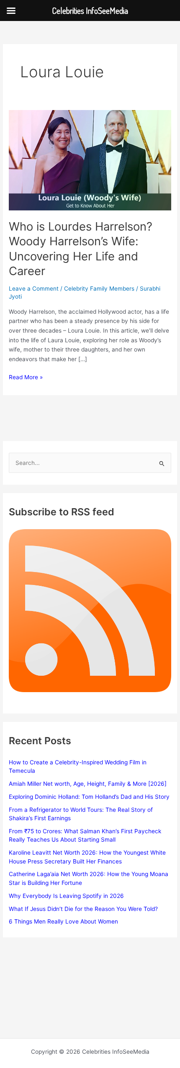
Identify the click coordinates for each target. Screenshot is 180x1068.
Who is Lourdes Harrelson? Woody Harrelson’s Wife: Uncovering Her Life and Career (80, 248)
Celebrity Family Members (99, 288)
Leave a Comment (34, 288)
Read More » (26, 377)
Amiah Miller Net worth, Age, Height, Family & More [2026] (88, 783)
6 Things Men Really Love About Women (63, 921)
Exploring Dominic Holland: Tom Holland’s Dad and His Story (89, 796)
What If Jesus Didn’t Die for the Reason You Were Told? (83, 908)
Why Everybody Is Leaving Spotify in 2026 (66, 895)
